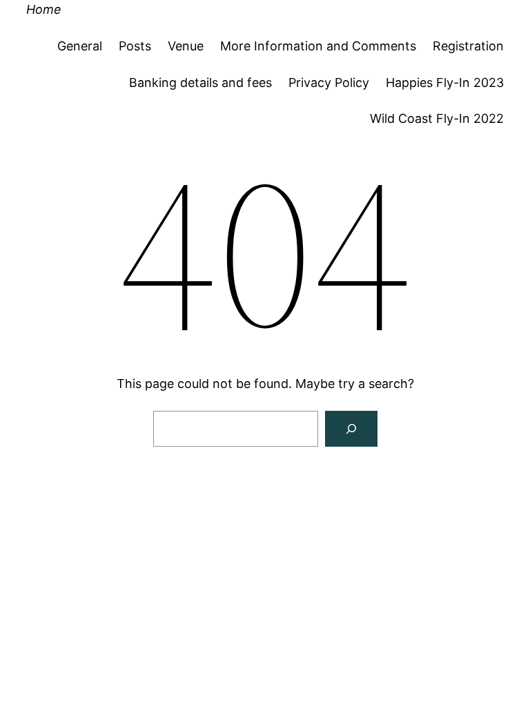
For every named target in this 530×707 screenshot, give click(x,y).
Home (43, 9)
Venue (186, 46)
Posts (135, 46)
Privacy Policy (328, 82)
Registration (468, 46)
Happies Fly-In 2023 (445, 82)
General (79, 46)
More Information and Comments (318, 46)
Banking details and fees (200, 82)
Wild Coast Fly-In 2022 (437, 118)
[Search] (351, 429)
